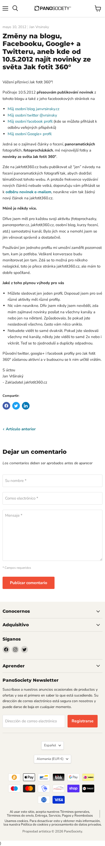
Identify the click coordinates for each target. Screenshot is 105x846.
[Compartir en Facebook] (6, 406)
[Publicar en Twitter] (16, 406)
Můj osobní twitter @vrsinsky (32, 115)
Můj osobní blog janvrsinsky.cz (33, 108)
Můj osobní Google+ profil (29, 133)
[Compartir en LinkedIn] (26, 406)
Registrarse (83, 721)
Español (50, 745)
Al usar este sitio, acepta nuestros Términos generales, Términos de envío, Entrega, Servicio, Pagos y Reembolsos (50, 813)
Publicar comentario (28, 583)
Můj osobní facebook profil (30, 121)
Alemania (50, 759)
